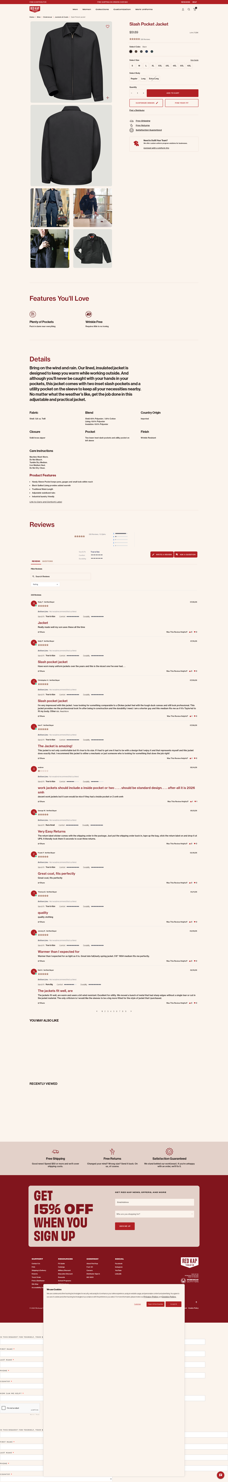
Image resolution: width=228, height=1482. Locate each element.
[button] (183, 9)
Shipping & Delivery (39, 1270)
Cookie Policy (193, 1308)
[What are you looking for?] (189, 9)
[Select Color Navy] (146, 51)
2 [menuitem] (104, 1011)
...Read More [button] (64, 711)
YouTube (118, 1270)
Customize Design (145, 103)
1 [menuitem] (102, 1011)
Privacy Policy (151, 1296)
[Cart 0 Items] (194, 9)
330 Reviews (145, 39)
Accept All (173, 1304)
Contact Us (36, 1264)
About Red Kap (92, 1264)
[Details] (108, 98)
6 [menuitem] (116, 1011)
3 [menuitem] (107, 1011)
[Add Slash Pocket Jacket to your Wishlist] (108, 26)
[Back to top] (196, 1300)
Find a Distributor (137, 110)
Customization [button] (122, 9)
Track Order (36, 1277)
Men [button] (75, 9)
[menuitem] (75, 9)
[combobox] (45, 584)
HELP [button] (194, 2)
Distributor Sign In (93, 1274)
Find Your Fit (181, 103)
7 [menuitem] (119, 1011)
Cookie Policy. (169, 1296)
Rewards (61, 1277)
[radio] (121, 533)
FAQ (33, 1267)
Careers (90, 1270)
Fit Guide (61, 1264)
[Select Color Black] (130, 51)
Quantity (133, 87)
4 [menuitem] (110, 1011)
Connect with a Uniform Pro (156, 148)
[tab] (162, 554)
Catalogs (61, 1267)
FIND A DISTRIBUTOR (38, 2)
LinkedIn (118, 1274)
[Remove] (131, 93)
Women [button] (86, 9)
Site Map (35, 1284)
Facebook (118, 1264)
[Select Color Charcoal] (141, 51)
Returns (35, 1274)
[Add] (144, 93)
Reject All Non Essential (155, 1304)
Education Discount (65, 1274)
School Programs (64, 1281)
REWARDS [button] (185, 2)
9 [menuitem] (125, 1011)
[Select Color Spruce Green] (152, 51)
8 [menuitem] (122, 1011)
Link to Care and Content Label (46, 501)
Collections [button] (102, 9)
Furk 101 (90, 1267)
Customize (137, 1304)
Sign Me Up (124, 1226)
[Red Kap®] (35, 9)
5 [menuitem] (113, 1011)
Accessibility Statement (40, 1288)
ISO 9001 (90, 1277)
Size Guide (194, 60)
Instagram (119, 1267)
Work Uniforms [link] (144, 9)
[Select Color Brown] (136, 51)
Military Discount (64, 1270)
